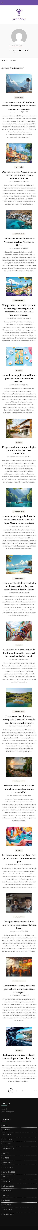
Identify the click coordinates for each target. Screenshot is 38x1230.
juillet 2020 (7, 1191)
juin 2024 (6, 1153)
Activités (19, 97)
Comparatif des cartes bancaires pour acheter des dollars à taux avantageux (19, 989)
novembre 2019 (8, 1214)
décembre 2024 (8, 1149)
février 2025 (7, 1139)
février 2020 (7, 1209)
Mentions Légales (7, 1112)
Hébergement (19, 234)
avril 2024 (6, 1158)
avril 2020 (6, 1200)
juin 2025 (6, 1125)
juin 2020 (6, 1195)
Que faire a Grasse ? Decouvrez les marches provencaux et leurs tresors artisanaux (19, 175)
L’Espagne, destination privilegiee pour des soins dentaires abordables (19, 450)
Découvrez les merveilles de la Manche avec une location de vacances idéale (19, 789)
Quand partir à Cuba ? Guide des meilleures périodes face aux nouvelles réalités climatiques (19, 586)
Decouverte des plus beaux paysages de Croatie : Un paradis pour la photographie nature (19, 719)
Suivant (34, 1090)
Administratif (19, 981)
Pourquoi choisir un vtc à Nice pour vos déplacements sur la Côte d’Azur (19, 925)
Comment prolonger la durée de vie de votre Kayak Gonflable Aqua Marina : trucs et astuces (19, 519)
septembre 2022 (9, 1172)
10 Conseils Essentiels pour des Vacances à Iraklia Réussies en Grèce (19, 242)
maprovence (16, 112)
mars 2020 (7, 1205)
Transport (18, 917)
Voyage (19, 370)
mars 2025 (7, 1135)
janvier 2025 (7, 1144)
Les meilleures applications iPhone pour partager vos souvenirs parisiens (19, 378)
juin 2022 (6, 1177)
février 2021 (7, 1181)
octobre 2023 (8, 1167)
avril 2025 (6, 1130)
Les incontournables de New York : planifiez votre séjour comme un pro (19, 858)
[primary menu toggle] (2, 2)
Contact (4, 1109)
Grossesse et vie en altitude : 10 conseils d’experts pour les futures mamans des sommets (19, 105)
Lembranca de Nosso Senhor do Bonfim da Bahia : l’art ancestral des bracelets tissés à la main (19, 653)
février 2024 (7, 1163)
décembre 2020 (8, 1186)
